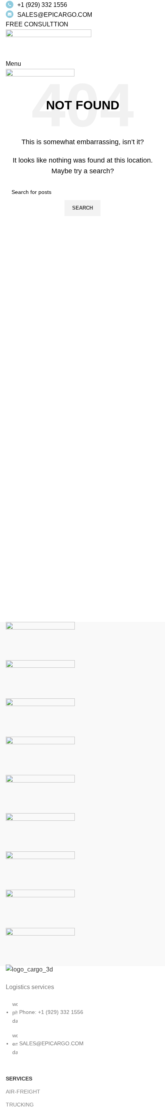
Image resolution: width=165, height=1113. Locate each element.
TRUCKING (20, 1105)
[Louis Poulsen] (40, 717)
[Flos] (40, 870)
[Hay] (40, 832)
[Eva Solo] (40, 908)
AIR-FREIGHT (23, 1092)
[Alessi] (40, 947)
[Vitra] (40, 641)
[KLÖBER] (40, 755)
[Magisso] (40, 679)
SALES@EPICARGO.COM (54, 14)
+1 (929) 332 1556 (42, 5)
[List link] (82, 1018)
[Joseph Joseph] (40, 794)
